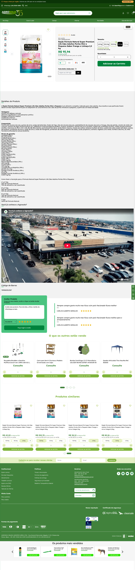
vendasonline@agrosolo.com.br (83, 477)
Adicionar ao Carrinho (114, 63)
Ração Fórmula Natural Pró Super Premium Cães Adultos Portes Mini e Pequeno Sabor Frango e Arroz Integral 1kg (83, 427)
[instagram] (123, 473)
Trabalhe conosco (6, 480)
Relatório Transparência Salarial (44, 483)
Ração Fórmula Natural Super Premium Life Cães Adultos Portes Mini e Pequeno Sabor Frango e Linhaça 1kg (17, 427)
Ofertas (77, 20)
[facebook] (118, 473)
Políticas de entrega (40, 478)
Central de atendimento (82, 490)
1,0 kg (100, 44)
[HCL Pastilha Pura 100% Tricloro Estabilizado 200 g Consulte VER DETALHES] (74, 556)
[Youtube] (127, 473)
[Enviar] (89, 13)
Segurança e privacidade (42, 480)
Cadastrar (111, 460)
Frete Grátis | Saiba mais (66, 68)
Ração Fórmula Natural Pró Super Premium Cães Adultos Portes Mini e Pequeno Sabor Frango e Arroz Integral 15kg (50, 427)
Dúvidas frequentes (7, 475)
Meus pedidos (5, 497)
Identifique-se (119, 5)
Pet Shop (5, 20)
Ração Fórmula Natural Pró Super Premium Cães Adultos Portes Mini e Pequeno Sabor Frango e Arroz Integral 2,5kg (116, 427)
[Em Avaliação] (88, 525)
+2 (30, 440)
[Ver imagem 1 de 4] (5, 32)
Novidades (100, 20)
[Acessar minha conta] (123, 13)
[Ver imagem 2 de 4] (5, 38)
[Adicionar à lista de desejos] (48, 29)
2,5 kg (120, 44)
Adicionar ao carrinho (18, 376)
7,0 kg (126, 44)
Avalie (73, 35)
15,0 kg (113, 44)
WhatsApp (78, 495)
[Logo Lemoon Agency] (123, 536)
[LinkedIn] (132, 473)
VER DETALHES (33, 555)
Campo (54, 20)
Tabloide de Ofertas (7, 489)
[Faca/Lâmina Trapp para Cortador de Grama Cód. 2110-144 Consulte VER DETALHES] (47, 556)
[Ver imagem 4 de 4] (5, 50)
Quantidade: (102, 53)
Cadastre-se (130, 5)
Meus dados (5, 499)
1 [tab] (65, 453)
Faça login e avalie (24, 328)
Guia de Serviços (127, 20)
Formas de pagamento (41, 475)
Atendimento (5, 478)
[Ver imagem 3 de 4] (5, 44)
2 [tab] (69, 453)
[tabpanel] (27, 54)
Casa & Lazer (30, 20)
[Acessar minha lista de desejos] (128, 13)
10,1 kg (106, 44)
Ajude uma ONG (6, 483)
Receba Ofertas (6, 486)
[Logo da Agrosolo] (12, 13)
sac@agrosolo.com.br (80, 484)
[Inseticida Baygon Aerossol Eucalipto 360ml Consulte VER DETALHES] (20, 556)
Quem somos (5, 472)
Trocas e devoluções (41, 472)
